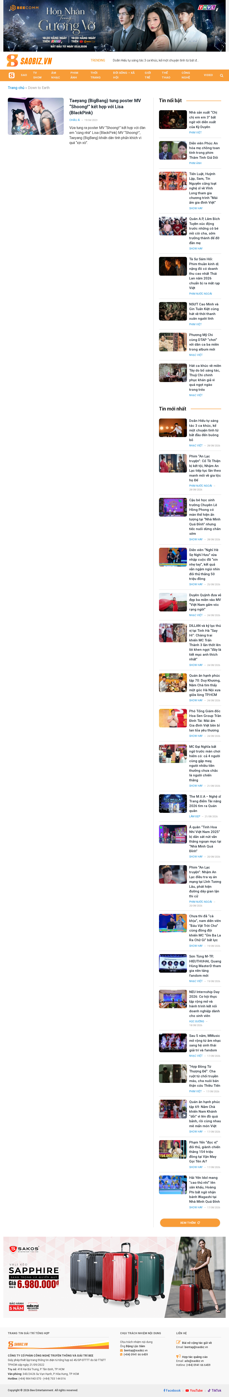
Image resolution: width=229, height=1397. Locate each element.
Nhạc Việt (196, 355)
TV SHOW (37, 75)
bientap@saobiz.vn (136, 1350)
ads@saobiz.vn (194, 1361)
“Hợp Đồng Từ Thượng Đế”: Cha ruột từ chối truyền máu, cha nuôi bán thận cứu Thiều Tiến (204, 1076)
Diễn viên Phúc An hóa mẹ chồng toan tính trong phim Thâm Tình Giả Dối (204, 150)
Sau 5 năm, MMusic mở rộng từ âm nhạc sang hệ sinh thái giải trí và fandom (205, 1043)
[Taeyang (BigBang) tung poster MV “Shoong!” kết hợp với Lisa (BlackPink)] (36, 116)
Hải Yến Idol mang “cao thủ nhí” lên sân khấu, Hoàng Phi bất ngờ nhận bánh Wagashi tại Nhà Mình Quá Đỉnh (204, 1190)
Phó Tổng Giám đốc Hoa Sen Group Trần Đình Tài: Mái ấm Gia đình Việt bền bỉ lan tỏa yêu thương (205, 720)
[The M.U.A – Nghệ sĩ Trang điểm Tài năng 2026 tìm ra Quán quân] (173, 803)
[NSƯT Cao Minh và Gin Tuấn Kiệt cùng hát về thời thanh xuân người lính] (173, 311)
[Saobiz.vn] (29, 60)
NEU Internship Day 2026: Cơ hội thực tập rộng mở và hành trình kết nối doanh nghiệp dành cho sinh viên (204, 1004)
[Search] (221, 75)
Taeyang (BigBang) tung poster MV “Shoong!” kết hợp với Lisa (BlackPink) (105, 106)
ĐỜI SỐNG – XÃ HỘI (124, 75)
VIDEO (208, 75)
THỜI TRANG (96, 75)
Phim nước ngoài (200, 293)
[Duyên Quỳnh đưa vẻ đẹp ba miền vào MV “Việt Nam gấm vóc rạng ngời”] (173, 602)
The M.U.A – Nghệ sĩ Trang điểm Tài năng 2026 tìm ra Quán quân (205, 804)
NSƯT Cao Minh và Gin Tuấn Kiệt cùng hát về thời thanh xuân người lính (204, 311)
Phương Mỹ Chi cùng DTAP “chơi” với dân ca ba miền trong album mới (204, 342)
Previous (9, 24)
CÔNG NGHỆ (186, 75)
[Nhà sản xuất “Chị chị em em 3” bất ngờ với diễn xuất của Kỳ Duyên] (173, 119)
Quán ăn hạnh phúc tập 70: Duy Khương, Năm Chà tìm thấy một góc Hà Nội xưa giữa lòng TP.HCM (205, 685)
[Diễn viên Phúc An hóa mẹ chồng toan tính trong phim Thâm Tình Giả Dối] (173, 150)
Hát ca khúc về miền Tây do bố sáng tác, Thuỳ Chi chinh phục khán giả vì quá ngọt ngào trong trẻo (205, 378)
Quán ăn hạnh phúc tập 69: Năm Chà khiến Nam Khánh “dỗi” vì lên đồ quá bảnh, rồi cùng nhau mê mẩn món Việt (205, 1114)
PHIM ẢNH (74, 75)
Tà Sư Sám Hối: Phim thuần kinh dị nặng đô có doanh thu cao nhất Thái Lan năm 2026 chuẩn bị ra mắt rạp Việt (204, 273)
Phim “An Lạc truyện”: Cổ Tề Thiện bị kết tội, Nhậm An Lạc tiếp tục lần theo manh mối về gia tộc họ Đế (205, 468)
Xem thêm (188, 1222)
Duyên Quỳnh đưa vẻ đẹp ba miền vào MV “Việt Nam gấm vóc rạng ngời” (205, 602)
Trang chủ (16, 88)
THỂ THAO (166, 75)
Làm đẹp (194, 816)
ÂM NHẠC (55, 75)
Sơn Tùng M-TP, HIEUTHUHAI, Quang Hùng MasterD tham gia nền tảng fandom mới (205, 966)
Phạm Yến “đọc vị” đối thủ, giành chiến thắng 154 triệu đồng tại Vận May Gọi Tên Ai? (204, 1152)
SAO (24, 75)
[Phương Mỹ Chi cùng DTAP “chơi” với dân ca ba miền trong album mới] (173, 342)
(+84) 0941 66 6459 (136, 1354)
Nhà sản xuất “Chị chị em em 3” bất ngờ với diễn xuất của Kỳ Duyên (203, 119)
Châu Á (74, 120)
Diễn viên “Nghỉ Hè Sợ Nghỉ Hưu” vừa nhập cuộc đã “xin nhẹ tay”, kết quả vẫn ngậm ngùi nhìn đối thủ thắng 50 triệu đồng (204, 564)
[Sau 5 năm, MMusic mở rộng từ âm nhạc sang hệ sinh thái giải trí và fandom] (173, 1042)
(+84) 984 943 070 (30, 1378)
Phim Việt (195, 132)
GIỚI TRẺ (148, 75)
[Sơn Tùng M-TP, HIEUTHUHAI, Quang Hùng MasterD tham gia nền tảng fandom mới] (173, 963)
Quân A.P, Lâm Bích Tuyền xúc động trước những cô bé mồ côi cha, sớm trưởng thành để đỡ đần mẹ (204, 231)
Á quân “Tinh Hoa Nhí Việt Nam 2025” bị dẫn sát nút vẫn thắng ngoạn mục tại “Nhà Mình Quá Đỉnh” (205, 839)
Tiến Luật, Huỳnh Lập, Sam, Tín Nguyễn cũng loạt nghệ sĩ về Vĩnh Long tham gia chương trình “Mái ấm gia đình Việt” (203, 188)
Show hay (196, 208)
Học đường (196, 1021)
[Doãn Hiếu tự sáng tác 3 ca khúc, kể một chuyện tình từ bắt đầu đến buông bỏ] (173, 427)
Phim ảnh (195, 163)
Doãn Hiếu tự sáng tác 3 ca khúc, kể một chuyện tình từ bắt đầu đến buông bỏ (157, 60)
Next (220, 24)
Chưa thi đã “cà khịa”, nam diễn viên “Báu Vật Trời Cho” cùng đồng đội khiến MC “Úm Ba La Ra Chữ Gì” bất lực (205, 928)
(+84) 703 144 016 (54, 1378)
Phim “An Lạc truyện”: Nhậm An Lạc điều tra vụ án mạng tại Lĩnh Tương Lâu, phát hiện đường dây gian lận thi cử (205, 881)
